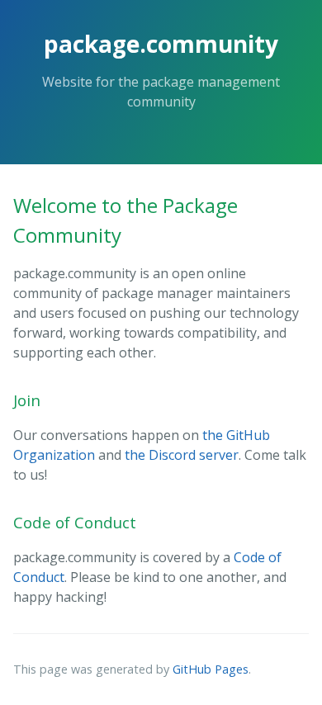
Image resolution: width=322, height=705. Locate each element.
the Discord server (182, 455)
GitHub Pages (211, 669)
